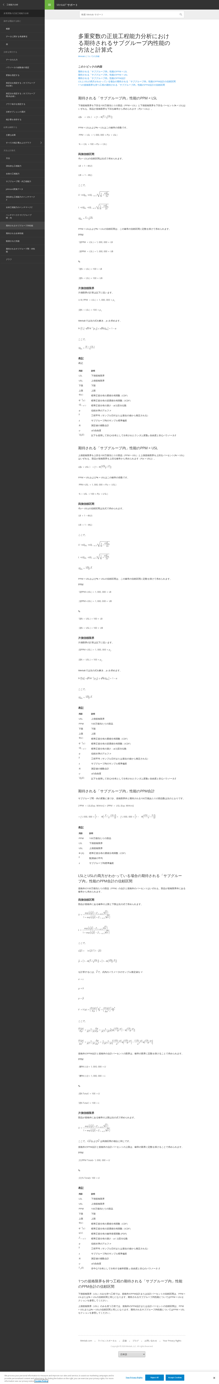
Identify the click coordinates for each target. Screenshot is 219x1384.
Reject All (155, 1377)
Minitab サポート (67, 5)
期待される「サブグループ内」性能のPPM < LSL (102, 71)
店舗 (124, 1340)
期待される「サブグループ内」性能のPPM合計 (102, 78)
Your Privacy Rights (134, 1377)
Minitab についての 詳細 (88, 56)
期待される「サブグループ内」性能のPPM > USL (103, 74)
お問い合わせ (151, 1340)
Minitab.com (86, 1340)
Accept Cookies (175, 1377)
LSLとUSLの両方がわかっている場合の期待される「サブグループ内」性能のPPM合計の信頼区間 (127, 81)
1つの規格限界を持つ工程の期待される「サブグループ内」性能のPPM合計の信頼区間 (121, 84)
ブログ (135, 1340)
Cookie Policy (41, 1381)
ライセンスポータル (107, 1340)
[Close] (214, 1378)
